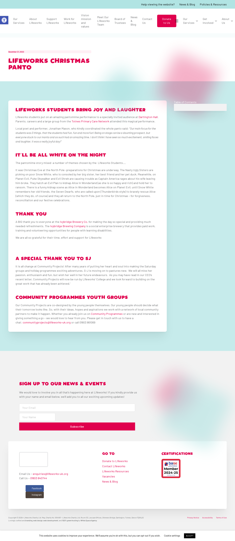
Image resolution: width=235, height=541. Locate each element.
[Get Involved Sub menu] (216, 20)
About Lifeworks (35, 20)
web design (38, 520)
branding (28, 520)
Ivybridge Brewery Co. (74, 221)
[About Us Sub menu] (232, 20)
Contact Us (147, 20)
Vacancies (108, 476)
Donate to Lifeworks (115, 461)
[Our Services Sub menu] (197, 20)
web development (50, 520)
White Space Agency (89, 520)
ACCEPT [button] (189, 535)
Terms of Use (221, 517)
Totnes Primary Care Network (90, 121)
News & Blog (187, 4)
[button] (4, 20)
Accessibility (207, 517)
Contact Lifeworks (113, 466)
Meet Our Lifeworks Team (103, 20)
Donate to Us (166, 20)
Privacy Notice (193, 517)
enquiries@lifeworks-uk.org (50, 474)
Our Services (18, 20)
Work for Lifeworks (70, 20)
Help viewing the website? (158, 4)
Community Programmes (107, 313)
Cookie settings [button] (172, 535)
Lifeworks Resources (115, 471)
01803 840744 (38, 478)
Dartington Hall (148, 117)
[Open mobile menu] (177, 21)
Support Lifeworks (53, 20)
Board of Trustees (120, 20)
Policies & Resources (213, 4)
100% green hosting (70, 520)
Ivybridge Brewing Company (68, 226)
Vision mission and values (86, 20)
